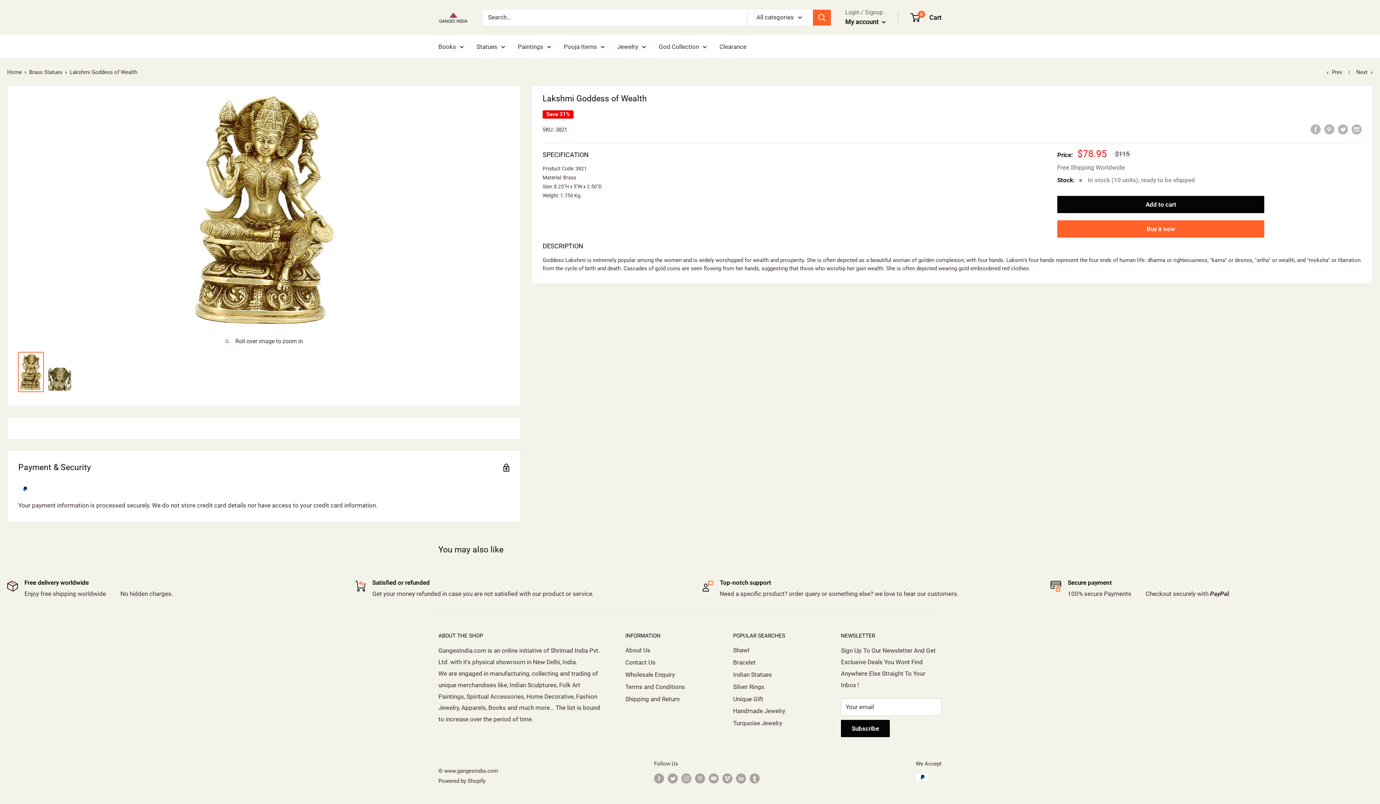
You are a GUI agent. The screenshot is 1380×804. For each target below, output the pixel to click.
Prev (1337, 72)
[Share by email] (1357, 129)
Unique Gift (748, 699)
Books (447, 46)
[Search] (822, 18)
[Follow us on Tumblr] (755, 778)
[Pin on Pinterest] (1329, 129)
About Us (637, 650)
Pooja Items (580, 46)
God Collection (679, 46)
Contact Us (640, 662)
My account (862, 22)
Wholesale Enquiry (650, 674)
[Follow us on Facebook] (659, 778)
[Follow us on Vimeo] (727, 778)
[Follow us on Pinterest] (700, 778)
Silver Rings (748, 686)
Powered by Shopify (462, 781)
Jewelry (627, 46)
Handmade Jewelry (759, 711)
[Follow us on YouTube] (714, 778)
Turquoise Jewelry (757, 723)
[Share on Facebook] (1316, 129)
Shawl (741, 650)
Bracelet (744, 662)
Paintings (530, 46)
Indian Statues (752, 674)
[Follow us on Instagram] (686, 778)
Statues (487, 46)
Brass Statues (46, 72)
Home (14, 72)
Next (1361, 72)
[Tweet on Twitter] (1343, 129)
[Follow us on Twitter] (673, 778)
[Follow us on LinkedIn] (741, 778)
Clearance (732, 46)
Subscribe (865, 728)
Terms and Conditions (655, 686)
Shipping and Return (652, 699)
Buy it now (1161, 229)
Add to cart (1161, 204)
